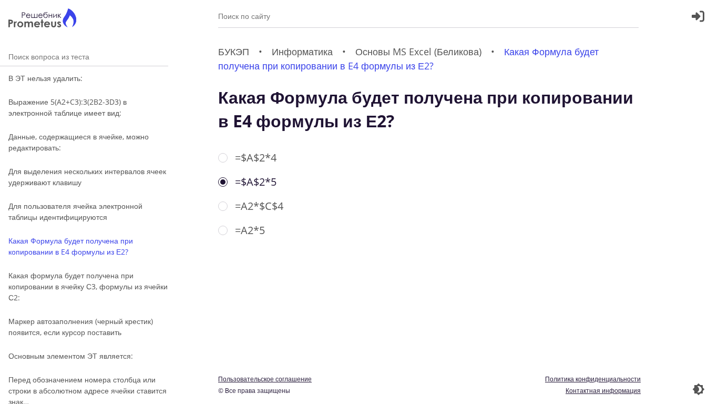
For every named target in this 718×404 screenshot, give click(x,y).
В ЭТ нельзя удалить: (45, 78)
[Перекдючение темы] (698, 389)
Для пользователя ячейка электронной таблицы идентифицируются (75, 211)
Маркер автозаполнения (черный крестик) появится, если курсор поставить (80, 326)
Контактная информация (603, 390)
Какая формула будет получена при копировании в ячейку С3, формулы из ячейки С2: (88, 286)
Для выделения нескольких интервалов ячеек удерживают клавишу (87, 176)
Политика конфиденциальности (593, 379)
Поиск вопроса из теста (84, 56)
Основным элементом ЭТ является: (70, 356)
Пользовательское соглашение (265, 379)
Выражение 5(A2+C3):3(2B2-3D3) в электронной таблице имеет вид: (67, 107)
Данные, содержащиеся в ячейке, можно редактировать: (78, 142)
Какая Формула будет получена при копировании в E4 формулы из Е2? (70, 246)
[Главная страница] (42, 19)
